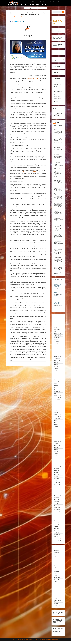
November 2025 (57, 335)
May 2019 (55, 478)
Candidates (49, 1)
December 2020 (56, 439)
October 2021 (56, 418)
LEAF (35, 64)
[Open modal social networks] (24, 21)
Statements (56, 596)
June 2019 (55, 476)
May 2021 (55, 428)
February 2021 (56, 434)
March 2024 (56, 370)
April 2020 (55, 455)
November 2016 (57, 540)
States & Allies (23, 4)
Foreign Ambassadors (57, 567)
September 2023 (57, 378)
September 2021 (57, 420)
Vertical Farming (57, 96)
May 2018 (55, 503)
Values (29, 1)
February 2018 (56, 509)
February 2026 (56, 329)
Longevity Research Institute (32, 78)
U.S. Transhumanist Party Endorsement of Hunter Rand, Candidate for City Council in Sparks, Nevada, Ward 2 (58, 261)
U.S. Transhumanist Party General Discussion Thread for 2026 (58, 291)
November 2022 (57, 397)
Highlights (55, 1)
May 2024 (55, 368)
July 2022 (55, 403)
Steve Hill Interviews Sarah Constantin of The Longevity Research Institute (28, 14)
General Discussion (57, 569)
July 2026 (55, 320)
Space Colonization (57, 84)
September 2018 (57, 495)
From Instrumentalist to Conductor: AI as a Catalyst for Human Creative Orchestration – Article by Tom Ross (58, 255)
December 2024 (56, 354)
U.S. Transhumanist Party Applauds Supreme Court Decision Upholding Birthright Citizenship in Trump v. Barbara (58, 145)
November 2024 (57, 356)
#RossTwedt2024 (57, 115)
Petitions (55, 581)
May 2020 (55, 453)
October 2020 (56, 443)
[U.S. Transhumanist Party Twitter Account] (56, 21)
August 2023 (56, 381)
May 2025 (55, 345)
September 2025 (57, 339)
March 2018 (56, 507)
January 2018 (56, 511)
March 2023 (56, 389)
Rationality (56, 101)
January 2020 (56, 461)
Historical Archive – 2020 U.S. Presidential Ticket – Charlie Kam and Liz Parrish (58, 621)
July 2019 (55, 474)
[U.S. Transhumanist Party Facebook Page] (54, 21)
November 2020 (57, 441)
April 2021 (55, 430)
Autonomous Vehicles (58, 91)
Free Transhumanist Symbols (57, 52)
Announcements (56, 552)
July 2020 (55, 449)
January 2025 (56, 352)
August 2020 (56, 447)
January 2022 (56, 412)
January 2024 (56, 374)
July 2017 (55, 524)
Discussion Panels (57, 560)
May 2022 (55, 405)
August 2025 (56, 341)
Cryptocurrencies (57, 94)
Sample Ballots (56, 591)
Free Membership (31, 4)
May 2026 (55, 325)
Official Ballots (56, 579)
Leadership (39, 1)
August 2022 (56, 401)
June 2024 (55, 366)
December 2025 (56, 333)
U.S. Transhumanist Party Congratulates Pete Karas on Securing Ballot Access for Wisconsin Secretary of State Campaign (58, 152)
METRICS (34, 171)
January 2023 (56, 393)
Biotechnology (56, 87)
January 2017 (56, 536)
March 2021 (56, 432)
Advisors (44, 1)
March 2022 (56, 408)
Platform (33, 1)
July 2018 (55, 499)
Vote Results (56, 603)
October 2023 (56, 376)
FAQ (59, 1)
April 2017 (55, 530)
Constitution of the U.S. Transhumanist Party (58, 31)
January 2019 (56, 486)
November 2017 (57, 515)
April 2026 (55, 327)
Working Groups (57, 605)
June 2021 (55, 426)
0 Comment (39, 16)
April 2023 (55, 387)
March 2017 (56, 532)
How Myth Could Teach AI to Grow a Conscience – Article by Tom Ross (58, 229)
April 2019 (55, 480)
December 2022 (56, 395)
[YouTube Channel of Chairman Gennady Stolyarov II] (61, 21)
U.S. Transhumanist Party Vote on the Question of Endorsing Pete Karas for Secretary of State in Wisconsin (58, 199)
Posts (26, 1)
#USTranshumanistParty (58, 110)
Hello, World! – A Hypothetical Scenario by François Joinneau (58, 165)
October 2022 (56, 399)
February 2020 (56, 459)
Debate (55, 558)
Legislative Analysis (57, 577)
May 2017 (55, 528)
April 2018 (55, 505)
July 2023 (55, 383)
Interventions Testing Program (23, 171)
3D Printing (56, 93)
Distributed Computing (58, 562)
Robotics (55, 86)
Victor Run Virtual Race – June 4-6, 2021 (58, 613)
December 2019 (56, 464)
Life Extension (56, 81)
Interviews (55, 575)
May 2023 (55, 385)
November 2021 (57, 416)
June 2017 (55, 526)
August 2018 (56, 497)
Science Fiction (56, 593)
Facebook (37, 4)
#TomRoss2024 (56, 114)
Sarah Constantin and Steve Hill (29, 16)
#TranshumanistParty (57, 112)
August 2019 (56, 472)
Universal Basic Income (58, 98)
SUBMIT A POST (56, 66)
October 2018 (56, 493)
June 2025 (55, 343)
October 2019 (56, 468)
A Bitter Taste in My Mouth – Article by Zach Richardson (58, 139)
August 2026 (56, 318)
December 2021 (56, 414)
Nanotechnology (57, 89)
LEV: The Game (56, 72)
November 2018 (57, 490)
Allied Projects (56, 550)
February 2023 (56, 391)
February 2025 (56, 349)
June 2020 (55, 451)
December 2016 (56, 538)
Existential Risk (57, 99)
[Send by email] (21, 21)
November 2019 (57, 466)
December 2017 (56, 513)
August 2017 (56, 522)
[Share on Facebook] (11, 21)
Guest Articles (56, 571)
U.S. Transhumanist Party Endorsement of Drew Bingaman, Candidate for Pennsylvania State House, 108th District (58, 205)
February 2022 (56, 410)
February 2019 (56, 484)
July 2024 (55, 364)
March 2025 (56, 347)
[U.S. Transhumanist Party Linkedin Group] (58, 21)
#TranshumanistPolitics (58, 113)
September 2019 (57, 470)
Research (55, 589)
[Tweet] (17, 21)
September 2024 (57, 360)
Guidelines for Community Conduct (58, 60)
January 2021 (56, 437)
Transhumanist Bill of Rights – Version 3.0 (57, 38)
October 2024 (56, 358)
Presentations (56, 585)
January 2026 (56, 331)
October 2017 (56, 517)
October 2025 (56, 337)
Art (54, 554)
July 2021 (55, 424)
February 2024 (56, 372)
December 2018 (56, 488)
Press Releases (56, 587)
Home (22, 1)
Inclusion (55, 573)
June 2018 (55, 501)
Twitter (42, 4)
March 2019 (56, 482)
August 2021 (56, 422)
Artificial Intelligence (58, 82)
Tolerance (55, 598)
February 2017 (56, 534)
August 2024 (56, 362)
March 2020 (56, 457)
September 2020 (57, 445)
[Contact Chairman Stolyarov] (54, 24)
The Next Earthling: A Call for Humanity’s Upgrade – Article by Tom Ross (58, 225)
